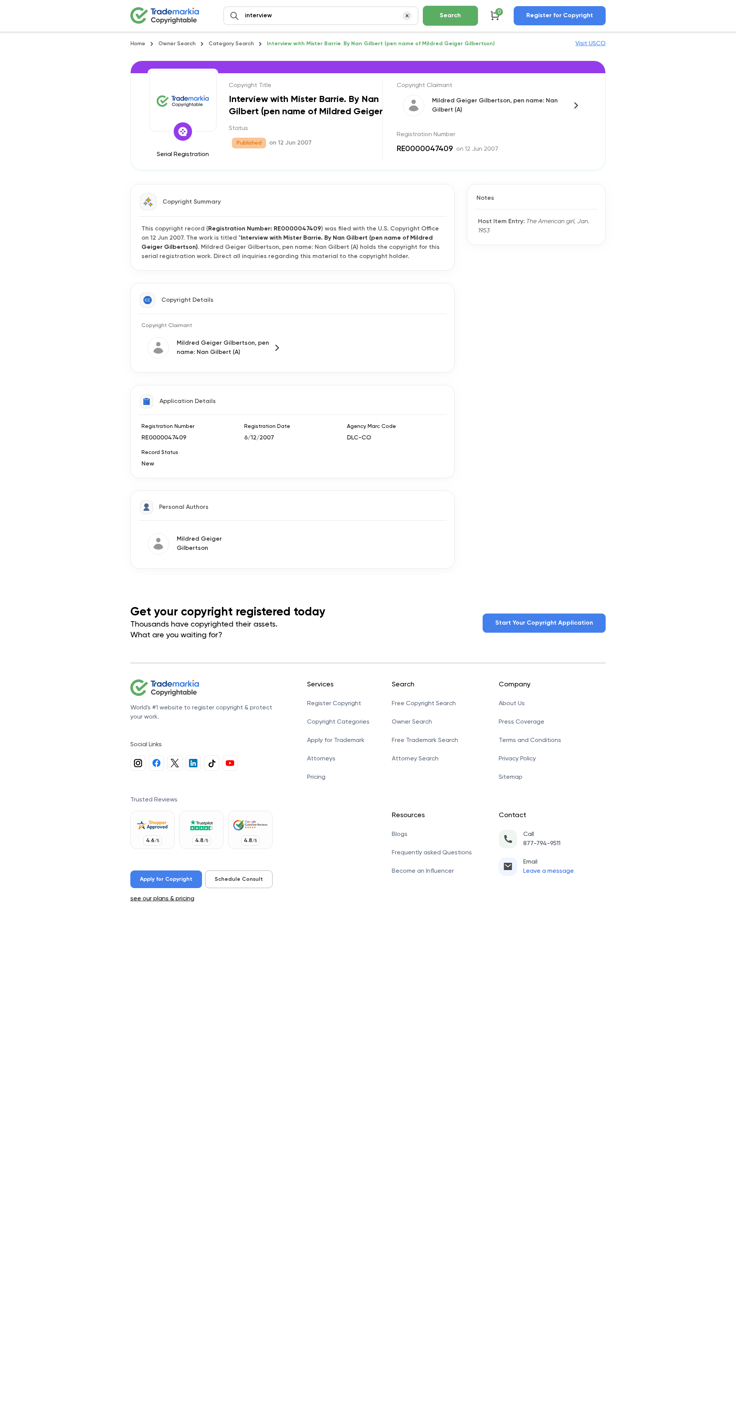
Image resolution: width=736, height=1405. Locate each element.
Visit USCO (590, 44)
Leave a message (548, 871)
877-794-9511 (541, 844)
